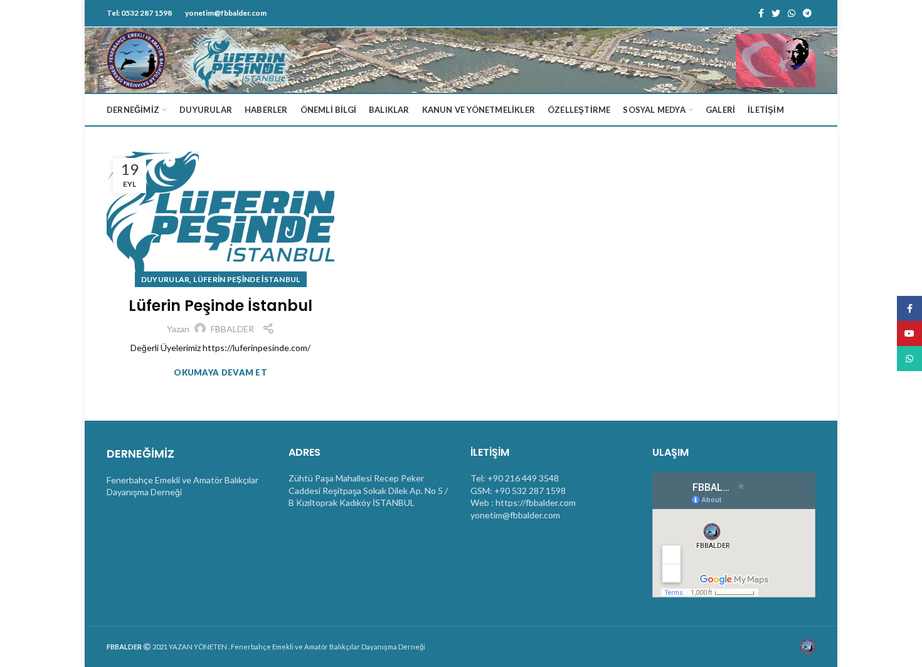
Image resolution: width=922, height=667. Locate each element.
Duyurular (165, 279)
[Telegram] (807, 13)
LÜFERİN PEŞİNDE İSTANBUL (246, 279)
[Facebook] (761, 13)
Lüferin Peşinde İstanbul (220, 305)
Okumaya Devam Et (220, 373)
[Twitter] (776, 13)
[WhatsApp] (791, 13)
